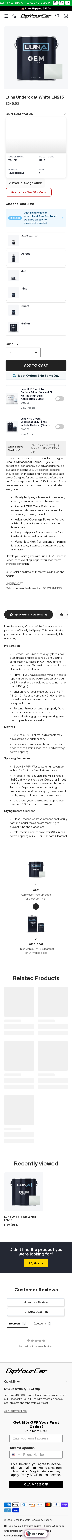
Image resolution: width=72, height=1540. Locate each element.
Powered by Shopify (41, 1520)
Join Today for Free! (15, 1410)
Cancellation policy (16, 1535)
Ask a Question (38, 1311)
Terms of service (54, 1526)
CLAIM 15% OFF (36, 1484)
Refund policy (12, 1526)
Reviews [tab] (14, 1323)
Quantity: (12, 344)
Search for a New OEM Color (28, 192)
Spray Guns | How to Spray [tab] (30, 614)
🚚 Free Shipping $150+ (36, 8)
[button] (57, 16)
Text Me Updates (22, 1448)
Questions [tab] (40, 1323)
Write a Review (38, 1302)
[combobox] (15, 1454)
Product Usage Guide (27, 183)
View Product (28, 407)
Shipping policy (13, 1530)
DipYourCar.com (21, 1520)
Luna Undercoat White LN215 (20, 1218)
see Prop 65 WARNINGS (47, 588)
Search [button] (38, 1263)
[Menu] (6, 16)
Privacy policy (32, 1526)
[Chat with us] (14, 16)
